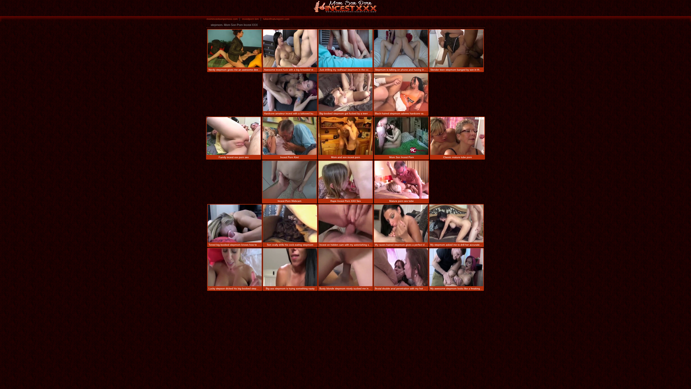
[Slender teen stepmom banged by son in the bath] (456, 48)
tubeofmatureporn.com (276, 18)
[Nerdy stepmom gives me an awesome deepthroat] (235, 48)
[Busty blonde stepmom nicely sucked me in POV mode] (345, 267)
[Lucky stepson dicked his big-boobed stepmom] (235, 267)
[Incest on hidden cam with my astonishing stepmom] (345, 223)
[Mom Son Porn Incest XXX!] (345, 6)
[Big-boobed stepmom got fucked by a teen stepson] (345, 92)
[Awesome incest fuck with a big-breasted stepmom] (290, 48)
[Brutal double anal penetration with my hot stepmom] (401, 267)
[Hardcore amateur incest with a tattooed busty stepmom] (290, 92)
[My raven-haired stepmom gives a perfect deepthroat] (401, 223)
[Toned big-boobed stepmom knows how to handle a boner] (235, 223)
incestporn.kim (250, 18)
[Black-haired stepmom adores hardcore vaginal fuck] (401, 92)
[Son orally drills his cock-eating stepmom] (290, 223)
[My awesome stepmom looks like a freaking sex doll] (456, 267)
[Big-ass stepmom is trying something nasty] (290, 267)
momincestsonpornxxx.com (222, 18)
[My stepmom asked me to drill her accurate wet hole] (456, 223)
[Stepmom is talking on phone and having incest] (401, 48)
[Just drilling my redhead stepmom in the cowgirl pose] (345, 48)
